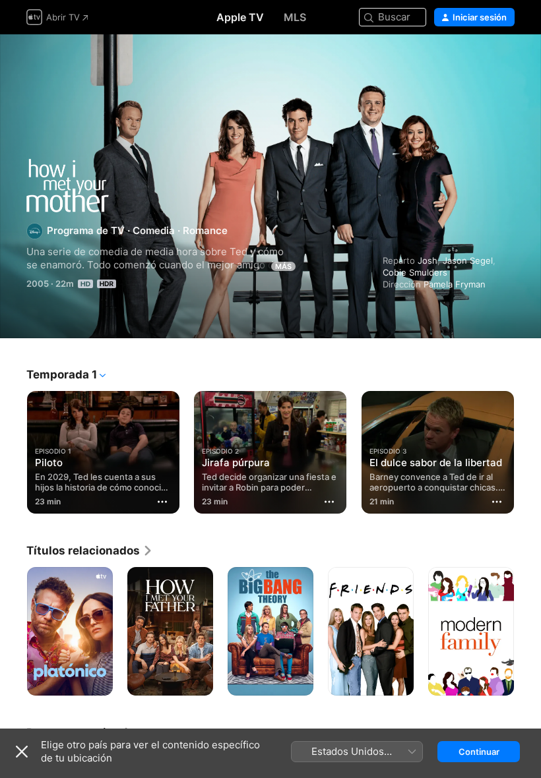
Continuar (479, 751)
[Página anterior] (13, 450)
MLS (295, 17)
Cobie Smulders (415, 272)
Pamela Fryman (455, 284)
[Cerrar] (22, 752)
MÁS (283, 266)
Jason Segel (468, 260)
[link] (89, 550)
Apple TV (240, 17)
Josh (427, 260)
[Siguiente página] (528, 450)
